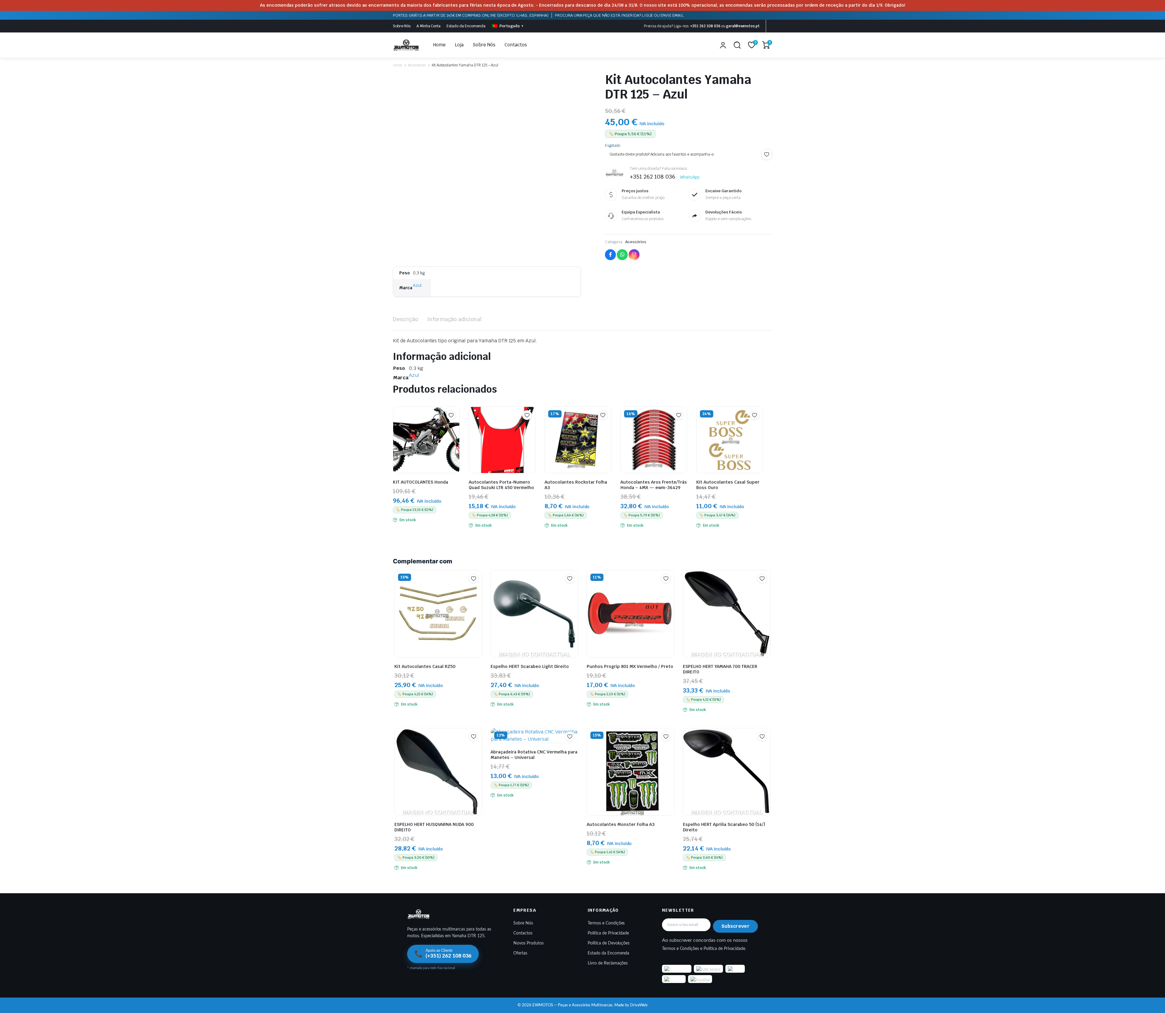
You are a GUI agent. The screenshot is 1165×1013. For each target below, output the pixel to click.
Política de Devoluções (609, 943)
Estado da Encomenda (466, 26)
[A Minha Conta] (723, 45)
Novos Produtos (528, 943)
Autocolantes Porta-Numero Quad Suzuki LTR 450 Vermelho (501, 484)
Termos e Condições (606, 923)
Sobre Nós (401, 26)
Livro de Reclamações (608, 963)
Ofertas (520, 953)
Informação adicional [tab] (454, 319)
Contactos (516, 45)
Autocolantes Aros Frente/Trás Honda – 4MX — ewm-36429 (653, 484)
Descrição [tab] (405, 319)
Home (439, 45)
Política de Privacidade (608, 933)
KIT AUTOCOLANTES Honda (420, 482)
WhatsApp (690, 177)
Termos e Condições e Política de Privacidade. (704, 949)
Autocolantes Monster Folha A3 (621, 824)
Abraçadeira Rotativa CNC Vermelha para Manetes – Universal (534, 754)
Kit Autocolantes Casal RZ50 (424, 666)
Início (397, 65)
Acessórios (417, 65)
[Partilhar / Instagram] (634, 254)
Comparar (454, 427)
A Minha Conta (429, 26)
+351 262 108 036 (705, 26)
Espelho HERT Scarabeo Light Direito (530, 666)
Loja (459, 45)
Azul (417, 285)
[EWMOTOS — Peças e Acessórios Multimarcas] (406, 45)
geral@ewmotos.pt (743, 26)
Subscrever (735, 926)
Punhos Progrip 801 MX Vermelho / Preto (630, 666)
